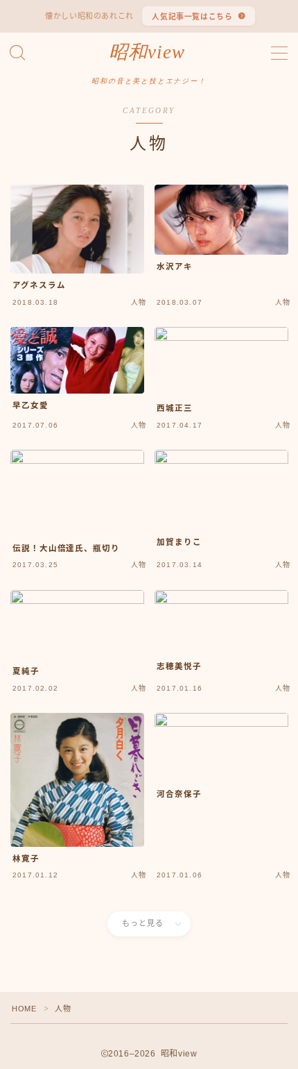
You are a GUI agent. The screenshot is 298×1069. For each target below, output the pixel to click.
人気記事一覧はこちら (192, 16)
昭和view (147, 52)
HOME (24, 1008)
